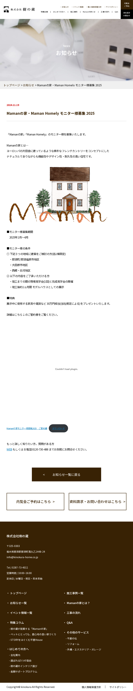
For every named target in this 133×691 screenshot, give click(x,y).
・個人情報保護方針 (94, 7)
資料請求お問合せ (126, 14)
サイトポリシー (117, 687)
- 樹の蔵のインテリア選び (23, 666)
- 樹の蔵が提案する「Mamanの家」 (28, 628)
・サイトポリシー (111, 7)
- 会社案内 (14, 655)
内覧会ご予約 (126, 4)
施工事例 (73, 12)
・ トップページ (17, 593)
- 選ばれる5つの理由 (20, 660)
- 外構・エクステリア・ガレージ (83, 649)
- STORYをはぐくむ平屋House (26, 639)
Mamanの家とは (89, 12)
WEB (9, 449)
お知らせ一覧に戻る (66, 474)
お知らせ (28, 85)
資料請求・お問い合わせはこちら (96, 501)
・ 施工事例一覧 (73, 593)
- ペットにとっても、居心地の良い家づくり (32, 634)
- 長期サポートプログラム (23, 671)
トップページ (11, 85)
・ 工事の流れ (72, 613)
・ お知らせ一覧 (17, 603)
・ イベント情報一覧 (19, 613)
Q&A (116, 12)
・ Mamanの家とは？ (76, 603)
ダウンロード (58, 428)
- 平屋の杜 (71, 638)
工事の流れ (105, 12)
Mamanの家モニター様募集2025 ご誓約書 (27, 428)
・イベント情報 (77, 7)
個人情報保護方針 (91, 687)
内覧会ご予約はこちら (33, 501)
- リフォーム (72, 644)
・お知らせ (64, 7)
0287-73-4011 (20, 567)
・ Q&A (68, 622)
